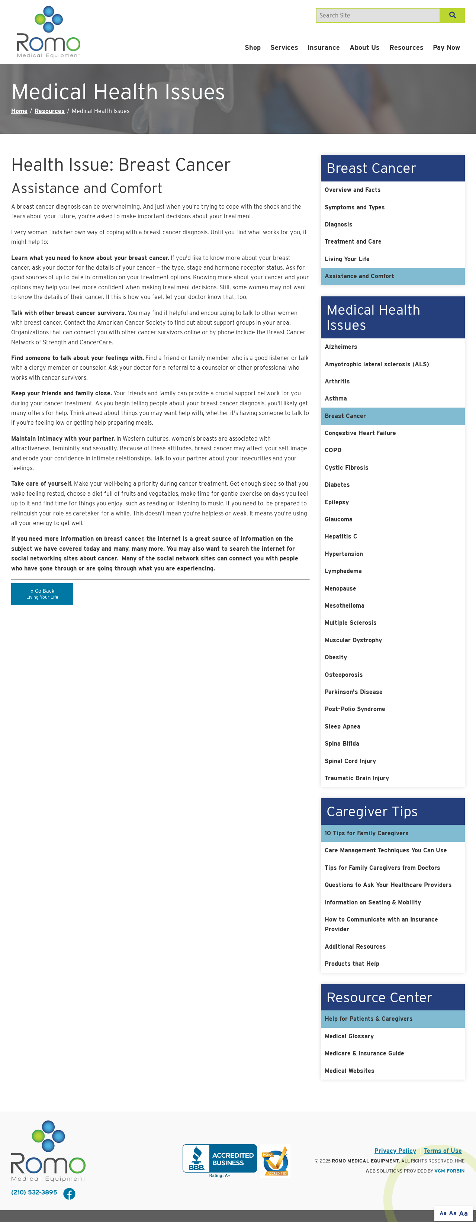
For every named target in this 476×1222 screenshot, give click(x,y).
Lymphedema (343, 571)
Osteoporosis (344, 674)
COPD (333, 450)
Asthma (336, 398)
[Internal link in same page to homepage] (48, 1151)
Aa (443, 1213)
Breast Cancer (345, 415)
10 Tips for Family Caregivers (367, 833)
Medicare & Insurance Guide (364, 1053)
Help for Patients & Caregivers (369, 1018)
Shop (253, 47)
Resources (406, 47)
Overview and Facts (353, 189)
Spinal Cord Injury (350, 761)
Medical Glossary (349, 1036)
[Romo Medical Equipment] (48, 32)
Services (284, 47)
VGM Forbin (449, 1171)
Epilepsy (337, 502)
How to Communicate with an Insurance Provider (381, 924)
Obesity (336, 657)
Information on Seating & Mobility (373, 902)
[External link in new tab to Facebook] (69, 1194)
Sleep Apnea (342, 726)
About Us (365, 47)
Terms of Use (443, 1150)
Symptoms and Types (355, 207)
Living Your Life (347, 259)
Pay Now (446, 47)
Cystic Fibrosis (347, 467)
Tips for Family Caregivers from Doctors (382, 867)
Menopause (340, 588)
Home (19, 111)
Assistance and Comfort (359, 276)
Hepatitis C (341, 536)
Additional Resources (355, 946)
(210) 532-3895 (34, 1192)
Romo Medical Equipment (365, 1161)
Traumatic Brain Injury (357, 778)
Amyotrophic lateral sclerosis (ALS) (377, 364)
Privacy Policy (395, 1150)
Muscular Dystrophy (353, 640)
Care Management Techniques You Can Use (386, 850)
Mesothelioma (344, 605)
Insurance (324, 47)
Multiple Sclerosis (351, 622)
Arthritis (337, 381)
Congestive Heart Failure (360, 433)
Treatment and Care (353, 241)
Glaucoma (339, 519)
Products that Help (352, 963)
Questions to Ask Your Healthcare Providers (388, 884)
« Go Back (42, 594)
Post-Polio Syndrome (355, 709)
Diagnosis (339, 224)
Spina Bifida (342, 743)
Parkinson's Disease (354, 691)
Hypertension (344, 553)
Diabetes (337, 484)
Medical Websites (349, 1070)
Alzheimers (341, 346)
